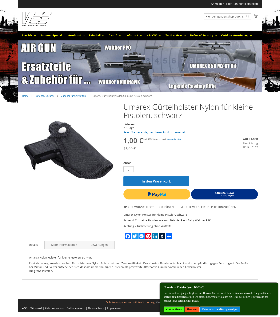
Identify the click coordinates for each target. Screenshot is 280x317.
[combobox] (227, 16)
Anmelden (217, 4)
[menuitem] (28, 35)
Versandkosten (174, 139)
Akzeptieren (175, 309)
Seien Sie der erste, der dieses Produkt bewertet (154, 132)
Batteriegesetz (76, 308)
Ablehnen (192, 309)
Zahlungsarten (54, 308)
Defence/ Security (44, 95)
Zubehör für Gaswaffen (73, 95)
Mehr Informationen (64, 245)
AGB (24, 308)
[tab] (33, 245)
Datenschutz (96, 308)
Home (25, 95)
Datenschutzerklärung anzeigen (220, 309)
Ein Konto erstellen (246, 4)
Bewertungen (99, 245)
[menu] (140, 35)
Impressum (114, 308)
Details (33, 245)
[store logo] (37, 19)
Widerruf (36, 308)
